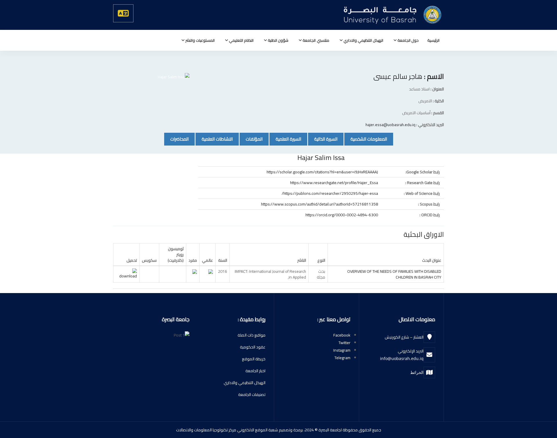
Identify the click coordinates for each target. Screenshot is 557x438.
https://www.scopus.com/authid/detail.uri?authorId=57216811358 (319, 204)
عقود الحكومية (252, 347)
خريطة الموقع (253, 359)
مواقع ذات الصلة (251, 335)
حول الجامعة (408, 40)
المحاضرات (176, 139)
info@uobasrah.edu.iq (402, 358)
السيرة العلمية (285, 139)
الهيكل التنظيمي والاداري (363, 40)
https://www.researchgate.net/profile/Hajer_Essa (334, 182)
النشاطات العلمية (214, 139)
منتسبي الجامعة (315, 40)
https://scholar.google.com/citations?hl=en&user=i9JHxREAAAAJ (322, 172)
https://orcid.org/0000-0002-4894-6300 (341, 215)
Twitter (344, 342)
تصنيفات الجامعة (251, 394)
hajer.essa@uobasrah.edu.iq (390, 124)
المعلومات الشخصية (365, 139)
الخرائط (417, 372)
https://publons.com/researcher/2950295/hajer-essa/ (330, 193)
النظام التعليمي (241, 40)
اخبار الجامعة (255, 371)
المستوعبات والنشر (200, 40)
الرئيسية (433, 40)
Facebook (341, 335)
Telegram (342, 357)
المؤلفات (251, 139)
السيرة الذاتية (322, 139)
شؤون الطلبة (277, 40)
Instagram (341, 350)
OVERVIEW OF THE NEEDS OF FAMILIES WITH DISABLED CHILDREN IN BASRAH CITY (394, 274)
